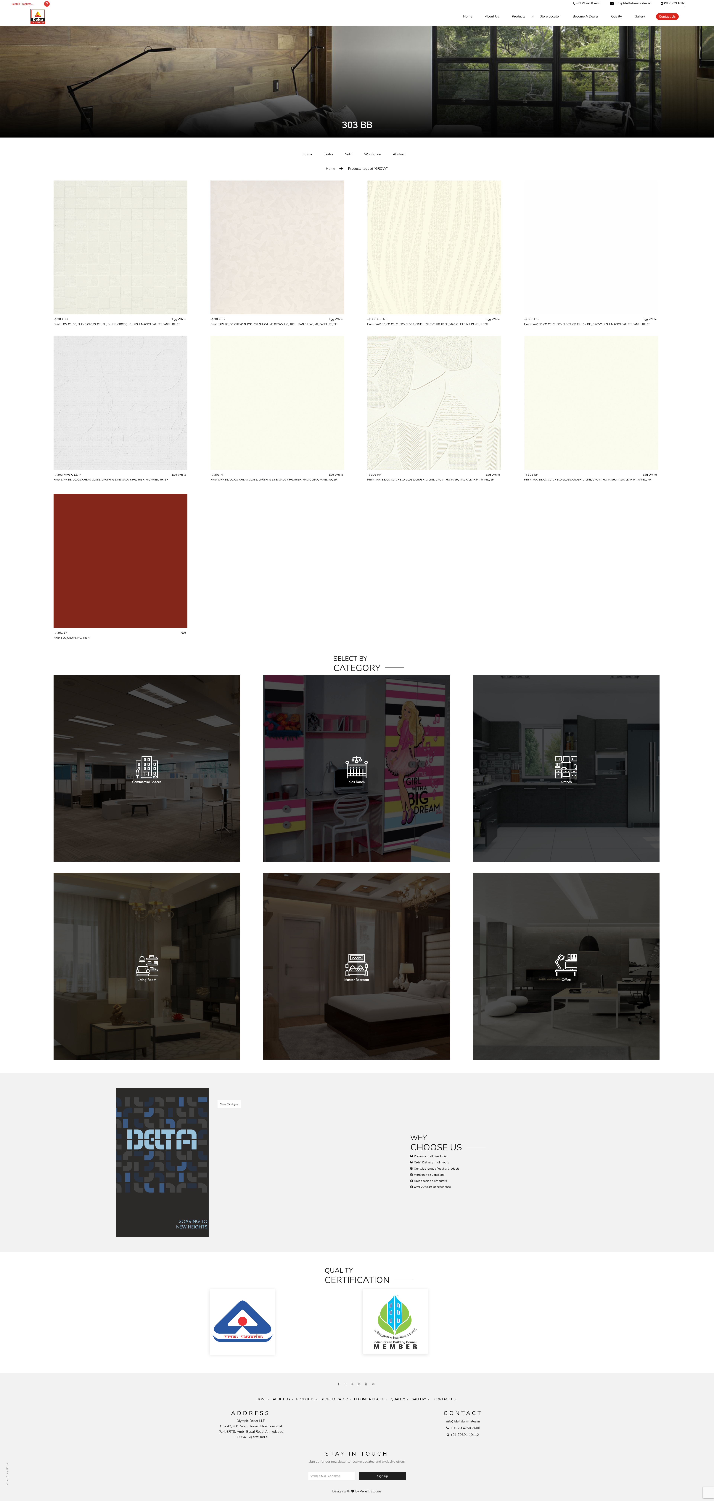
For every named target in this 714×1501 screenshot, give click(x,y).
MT (159, 324)
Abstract (399, 154)
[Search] (47, 4)
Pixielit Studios (371, 1491)
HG (129, 324)
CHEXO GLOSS (87, 324)
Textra (328, 154)
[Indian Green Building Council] (433, 1322)
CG (74, 324)
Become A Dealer (585, 16)
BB (226, 324)
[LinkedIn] (345, 1384)
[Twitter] (359, 1384)
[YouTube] (366, 1384)
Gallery (640, 16)
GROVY (121, 324)
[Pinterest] (373, 1384)
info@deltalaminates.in (633, 3)
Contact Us (667, 16)
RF (174, 324)
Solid (348, 154)
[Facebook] (338, 1384)
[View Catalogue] (162, 1162)
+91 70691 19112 (674, 3)
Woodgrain (372, 154)
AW (64, 324)
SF (178, 324)
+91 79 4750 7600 (588, 3)
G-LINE (111, 324)
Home (467, 16)
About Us (492, 16)
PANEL (167, 324)
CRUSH (101, 324)
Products (518, 16)
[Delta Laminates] (91, 16)
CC (69, 324)
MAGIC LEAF (149, 324)
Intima (307, 154)
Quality (616, 16)
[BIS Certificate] (280, 1322)
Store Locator (550, 16)
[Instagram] (352, 1384)
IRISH (136, 324)
